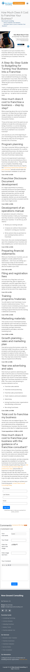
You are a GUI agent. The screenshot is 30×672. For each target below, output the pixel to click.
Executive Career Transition (10, 637)
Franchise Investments (8, 640)
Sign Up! (6, 507)
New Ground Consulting (8, 21)
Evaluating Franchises (8, 624)
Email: (4, 501)
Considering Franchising (9, 618)
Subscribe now (23, 659)
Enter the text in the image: (5, 546)
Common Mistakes (8, 621)
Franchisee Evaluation (8, 643)
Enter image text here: (5, 554)
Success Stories (7, 646)
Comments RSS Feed (18, 525)
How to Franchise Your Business (12, 22)
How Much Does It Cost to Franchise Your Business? (14, 15)
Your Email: (5, 540)
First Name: (6, 488)
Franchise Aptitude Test (9, 630)
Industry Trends (7, 627)
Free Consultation (19, 3)
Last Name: (6, 494)
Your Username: (5, 534)
